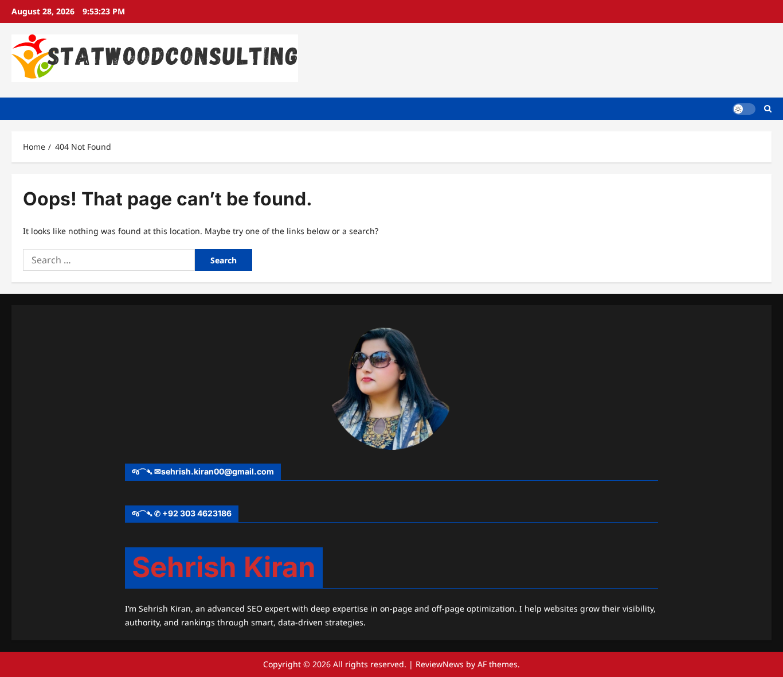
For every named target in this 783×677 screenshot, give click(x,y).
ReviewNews (440, 664)
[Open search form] (768, 109)
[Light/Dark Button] (744, 108)
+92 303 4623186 (197, 513)
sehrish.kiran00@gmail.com (217, 471)
